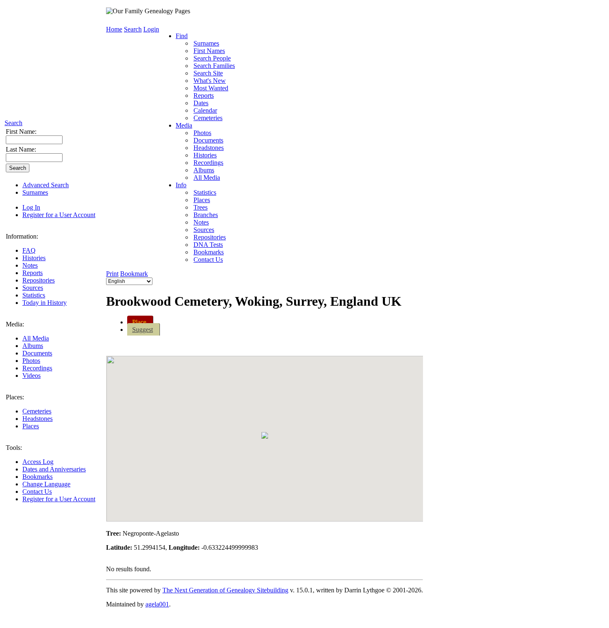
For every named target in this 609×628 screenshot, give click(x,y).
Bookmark (134, 273)
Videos (31, 375)
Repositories (38, 280)
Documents (37, 353)
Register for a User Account (58, 214)
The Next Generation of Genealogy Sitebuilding (225, 590)
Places (30, 426)
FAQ (29, 250)
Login (151, 29)
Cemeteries (36, 411)
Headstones (37, 418)
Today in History (44, 302)
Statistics (33, 295)
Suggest (142, 329)
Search (13, 122)
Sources (32, 287)
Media (184, 125)
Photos (31, 360)
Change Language (46, 484)
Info (181, 184)
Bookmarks (37, 476)
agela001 (157, 604)
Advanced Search (45, 184)
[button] (264, 435)
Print (112, 273)
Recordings (37, 368)
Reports (32, 272)
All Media (35, 338)
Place (139, 322)
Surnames (35, 192)
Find (182, 35)
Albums (32, 345)
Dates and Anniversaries (54, 469)
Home (114, 29)
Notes (30, 265)
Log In (31, 207)
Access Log (37, 461)
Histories (34, 257)
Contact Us (37, 491)
